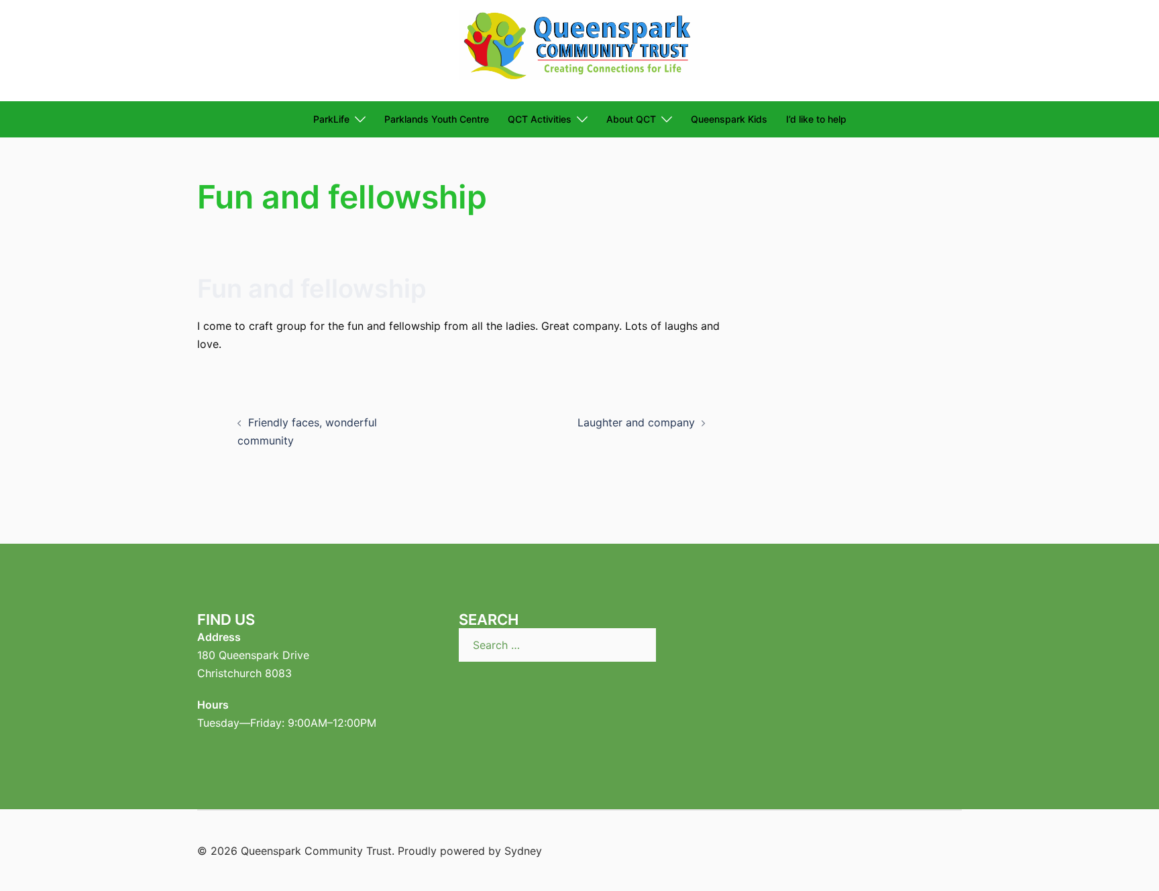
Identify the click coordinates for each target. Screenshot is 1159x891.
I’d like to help (816, 119)
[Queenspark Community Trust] (579, 49)
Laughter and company (636, 422)
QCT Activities (539, 119)
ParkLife (331, 119)
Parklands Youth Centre (436, 119)
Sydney (523, 850)
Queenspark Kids (729, 119)
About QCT (631, 119)
